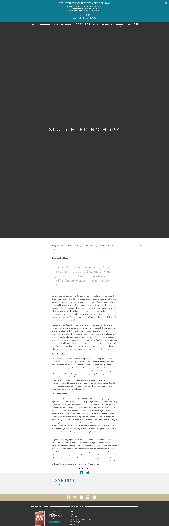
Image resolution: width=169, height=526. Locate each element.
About (33, 24)
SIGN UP (84, 15)
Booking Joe (45, 24)
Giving (95, 24)
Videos (72, 524)
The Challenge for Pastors (79, 522)
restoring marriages (98, 245)
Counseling (66, 24)
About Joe (73, 514)
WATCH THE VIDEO (84, 17)
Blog (56, 24)
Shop (129, 24)
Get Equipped (107, 24)
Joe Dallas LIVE (75, 517)
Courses (119, 24)
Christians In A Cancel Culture (80, 519)
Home (72, 512)
